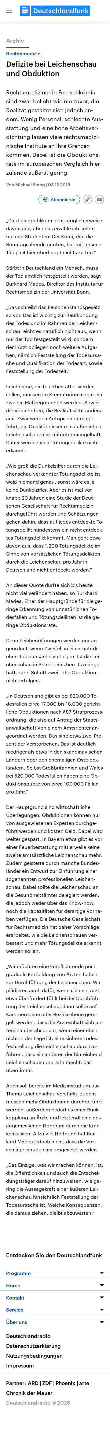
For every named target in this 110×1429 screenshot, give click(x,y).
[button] (9, 11)
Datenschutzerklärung (33, 1346)
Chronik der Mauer (29, 1393)
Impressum (20, 1365)
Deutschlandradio (28, 1336)
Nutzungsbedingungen (34, 1355)
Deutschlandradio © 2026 (38, 1402)
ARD (34, 1383)
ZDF (48, 1383)
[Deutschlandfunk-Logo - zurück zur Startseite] (55, 11)
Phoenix (67, 1383)
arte (85, 1383)
